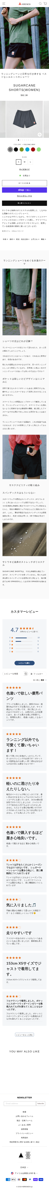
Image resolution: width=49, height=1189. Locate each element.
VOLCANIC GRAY (10, 149)
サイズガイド (24, 169)
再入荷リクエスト (24, 203)
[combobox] (40, 680)
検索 (24, 1112)
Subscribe (40, 1103)
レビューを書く (24, 663)
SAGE (38, 149)
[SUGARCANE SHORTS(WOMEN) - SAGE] (17, 1085)
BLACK (16, 149)
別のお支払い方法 (24, 196)
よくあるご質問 (24, 1125)
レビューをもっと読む (24, 1035)
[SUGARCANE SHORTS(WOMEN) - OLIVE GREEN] (9, 1085)
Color (24, 144)
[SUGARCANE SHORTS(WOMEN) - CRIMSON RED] (15, 1085)
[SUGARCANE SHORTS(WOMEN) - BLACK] (6, 1085)
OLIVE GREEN (21, 149)
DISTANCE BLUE (27, 149)
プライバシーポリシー (24, 1133)
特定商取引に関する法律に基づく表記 (24, 1142)
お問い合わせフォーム (24, 1116)
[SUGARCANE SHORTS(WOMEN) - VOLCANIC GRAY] (4, 1085)
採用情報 (24, 1129)
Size (24, 157)
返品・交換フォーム (24, 1120)
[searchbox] (13, 674)
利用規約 (24, 1138)
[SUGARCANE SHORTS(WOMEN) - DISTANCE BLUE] (12, 1085)
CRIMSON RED (33, 149)
